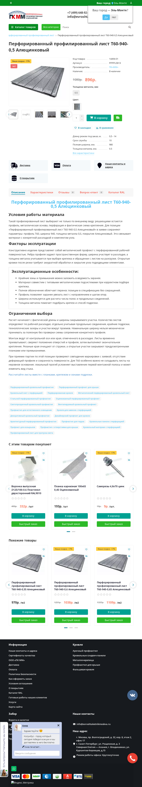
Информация (18, 644)
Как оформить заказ (20, 678)
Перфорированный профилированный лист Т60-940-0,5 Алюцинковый (71, 204)
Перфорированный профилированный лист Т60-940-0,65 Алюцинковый (113, 586)
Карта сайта (16, 706)
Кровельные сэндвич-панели (89, 655)
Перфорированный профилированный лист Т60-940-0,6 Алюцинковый (70, 586)
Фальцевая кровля (83, 669)
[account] (131, 3)
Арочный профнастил (85, 650)
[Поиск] (129, 27)
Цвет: (76, 99)
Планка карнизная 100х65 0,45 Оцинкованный (70, 488)
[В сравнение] (43, 459)
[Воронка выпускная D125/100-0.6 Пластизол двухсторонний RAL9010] (28, 467)
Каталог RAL (116, 192)
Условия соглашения (20, 683)
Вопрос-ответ (91, 192)
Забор (13, 714)
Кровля (78, 644)
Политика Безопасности (22, 674)
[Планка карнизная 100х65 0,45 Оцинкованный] (71, 467)
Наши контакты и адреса (23, 650)
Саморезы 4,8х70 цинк (110, 486)
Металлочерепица (83, 660)
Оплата (13, 669)
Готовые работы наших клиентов (28, 697)
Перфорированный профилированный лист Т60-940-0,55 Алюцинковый (28, 586)
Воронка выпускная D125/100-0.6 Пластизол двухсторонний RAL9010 (26, 490)
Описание (18, 192)
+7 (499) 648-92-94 (79, 13)
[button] (68, 531)
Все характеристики (83, 153)
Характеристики (41, 192)
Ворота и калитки (19, 719)
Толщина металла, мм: (86, 86)
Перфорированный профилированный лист (30, 35)
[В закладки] (43, 453)
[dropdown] (11, 3)
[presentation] (8, 114)
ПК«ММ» (113, 67)
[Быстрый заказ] (118, 118)
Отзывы (65, 192)
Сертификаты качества (22, 655)
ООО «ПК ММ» (17, 660)
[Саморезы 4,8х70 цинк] (114, 467)
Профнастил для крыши (86, 664)
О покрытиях (16, 688)
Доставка (14, 664)
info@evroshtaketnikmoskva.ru (93, 724)
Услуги (12, 702)
